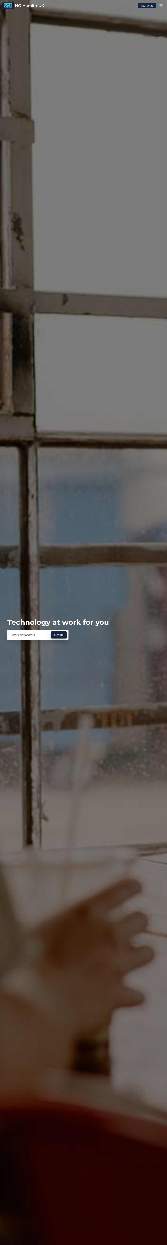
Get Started (147, 5)
